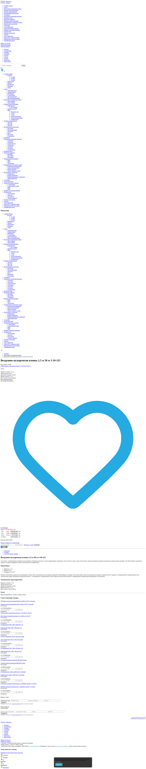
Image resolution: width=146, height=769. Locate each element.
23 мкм (13, 80)
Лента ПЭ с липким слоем (11, 37)
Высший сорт (15, 112)
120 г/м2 (9, 122)
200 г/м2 (9, 125)
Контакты (7, 60)
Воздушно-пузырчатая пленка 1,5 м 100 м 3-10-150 (15, 616)
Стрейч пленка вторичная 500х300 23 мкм (13, 663)
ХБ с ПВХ (10, 155)
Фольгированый (12, 130)
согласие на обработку (16, 703)
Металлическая (11, 169)
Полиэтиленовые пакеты (11, 28)
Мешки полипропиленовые (12, 30)
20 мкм (13, 78)
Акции (6, 58)
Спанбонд (7, 15)
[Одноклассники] (4, 547)
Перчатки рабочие (9, 19)
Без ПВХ (10, 154)
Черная (9, 83)
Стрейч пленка (8, 5)
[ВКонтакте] (2, 547)
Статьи (6, 57)
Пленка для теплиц (9, 33)
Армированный (12, 90)
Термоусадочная (12, 108)
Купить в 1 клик (28, 545)
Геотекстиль (7, 31)
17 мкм (13, 77)
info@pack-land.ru (6, 45)
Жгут (8, 133)
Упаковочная (14, 119)
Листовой (10, 128)
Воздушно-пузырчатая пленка (12, 9)
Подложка (10, 134)
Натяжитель (10, 174)
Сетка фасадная (8, 27)
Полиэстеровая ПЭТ (13, 168)
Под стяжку (14, 107)
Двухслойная (11, 101)
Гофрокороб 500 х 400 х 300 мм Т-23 (11, 628)
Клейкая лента (8, 18)
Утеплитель (10, 136)
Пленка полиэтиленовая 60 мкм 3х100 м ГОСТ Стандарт (17, 604)
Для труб (10, 131)
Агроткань (10, 145)
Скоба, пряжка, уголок (13, 171)
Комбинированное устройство (16, 177)
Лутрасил (10, 148)
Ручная (9, 75)
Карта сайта (7, 61)
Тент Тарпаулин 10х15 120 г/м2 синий (12, 639)
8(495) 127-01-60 (5, 43)
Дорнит (6, 34)
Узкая (9, 87)
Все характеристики (6, 379)
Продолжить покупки (16, 752)
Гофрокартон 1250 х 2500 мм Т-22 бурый (12, 675)
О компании (7, 51)
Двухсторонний (12, 96)
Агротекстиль (11, 143)
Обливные (10, 157)
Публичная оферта (34, 746)
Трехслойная (11, 102)
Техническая (11, 105)
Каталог (6, 49)
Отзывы (6, 52)
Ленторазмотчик (12, 178)
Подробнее (58, 761)
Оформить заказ (5, 752)
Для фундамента (12, 198)
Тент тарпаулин (8, 36)
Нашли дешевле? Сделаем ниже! (10, 543)
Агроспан (10, 142)
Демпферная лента (9, 40)
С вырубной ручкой (13, 186)
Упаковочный (11, 92)
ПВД (8, 110)
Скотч (6, 7)
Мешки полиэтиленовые (11, 21)
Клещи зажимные (12, 175)
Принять (59, 764)
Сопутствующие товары (11, 554)
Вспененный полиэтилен (11, 13)
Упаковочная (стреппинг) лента (13, 22)
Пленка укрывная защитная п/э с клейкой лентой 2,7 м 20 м (18, 686)
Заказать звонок (5, 46)
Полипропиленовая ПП (14, 166)
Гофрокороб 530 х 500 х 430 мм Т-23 (11, 651)
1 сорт (12, 113)
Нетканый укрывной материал (13, 16)
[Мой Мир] (6, 547)
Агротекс (10, 146)
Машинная (10, 81)
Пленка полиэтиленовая (11, 10)
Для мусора (10, 163)
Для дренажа (11, 193)
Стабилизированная (16, 118)
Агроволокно (11, 149)
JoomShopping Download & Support (138, 718)
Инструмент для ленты (10, 24)
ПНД (8, 162)
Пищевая (10, 86)
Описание (7, 551)
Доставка (6, 54)
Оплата (6, 55)
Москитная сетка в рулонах (12, 39)
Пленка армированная (10, 12)
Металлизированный (13, 98)
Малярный (10, 93)
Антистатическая (16, 116)
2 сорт (12, 115)
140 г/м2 (9, 124)
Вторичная (10, 84)
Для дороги (10, 196)
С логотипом (11, 95)
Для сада (9, 195)
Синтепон (7, 25)
